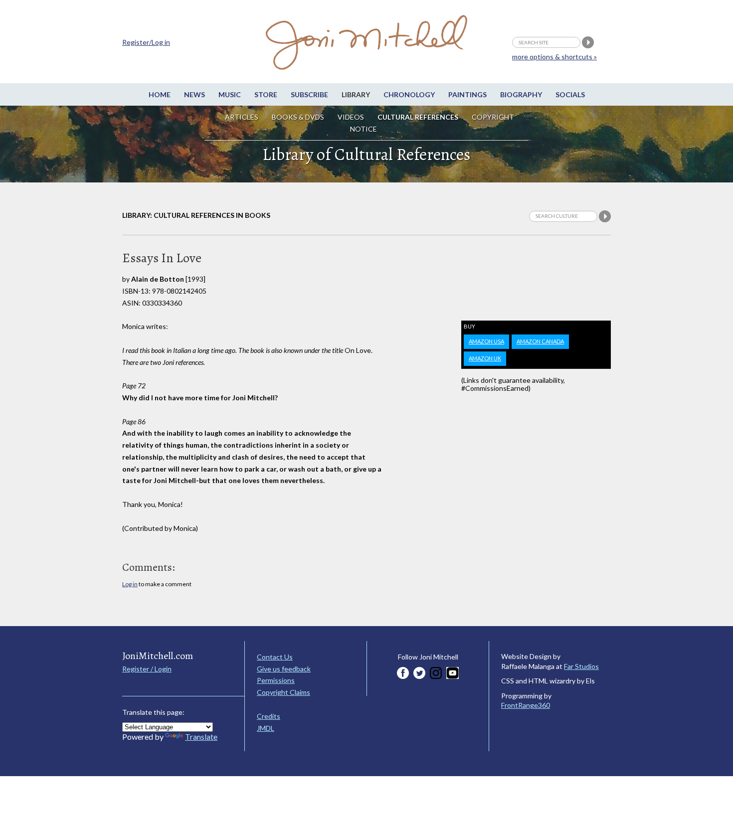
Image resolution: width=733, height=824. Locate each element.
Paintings (467, 94)
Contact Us (275, 657)
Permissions (276, 680)
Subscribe (309, 94)
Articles (241, 117)
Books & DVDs (298, 117)
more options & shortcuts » (554, 56)
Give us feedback (284, 668)
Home (160, 94)
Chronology (409, 94)
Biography (521, 94)
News (194, 94)
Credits (268, 716)
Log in (130, 584)
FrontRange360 (525, 705)
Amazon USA (486, 341)
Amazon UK (485, 358)
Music (229, 94)
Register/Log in (146, 42)
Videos (351, 117)
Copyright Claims (283, 692)
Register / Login (147, 668)
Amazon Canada (540, 341)
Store (265, 94)
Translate (201, 736)
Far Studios (581, 666)
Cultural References (417, 117)
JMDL (265, 728)
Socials (570, 94)
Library (356, 94)
